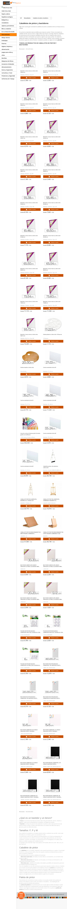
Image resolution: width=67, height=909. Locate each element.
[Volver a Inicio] (20, 18)
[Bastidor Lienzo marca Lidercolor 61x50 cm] (53, 225)
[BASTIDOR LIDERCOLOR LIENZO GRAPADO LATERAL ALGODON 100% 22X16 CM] (53, 555)
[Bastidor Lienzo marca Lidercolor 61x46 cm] (30, 225)
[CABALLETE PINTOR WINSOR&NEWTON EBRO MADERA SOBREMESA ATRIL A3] (30, 522)
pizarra (52, 867)
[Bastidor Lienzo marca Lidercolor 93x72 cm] (30, 324)
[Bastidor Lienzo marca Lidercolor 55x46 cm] (53, 192)
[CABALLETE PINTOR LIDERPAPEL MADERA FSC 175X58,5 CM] (30, 489)
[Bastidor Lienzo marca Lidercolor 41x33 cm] (53, 126)
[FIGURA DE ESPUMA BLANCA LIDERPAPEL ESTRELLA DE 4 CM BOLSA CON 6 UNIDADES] (30, 654)
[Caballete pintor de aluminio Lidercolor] (53, 456)
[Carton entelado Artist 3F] (53, 357)
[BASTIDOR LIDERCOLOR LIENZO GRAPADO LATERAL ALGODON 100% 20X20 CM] (30, 588)
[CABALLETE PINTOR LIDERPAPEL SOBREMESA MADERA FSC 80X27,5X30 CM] (53, 489)
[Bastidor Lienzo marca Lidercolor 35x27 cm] (53, 93)
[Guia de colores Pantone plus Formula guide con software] (30, 423)
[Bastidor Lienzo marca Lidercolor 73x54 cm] (30, 291)
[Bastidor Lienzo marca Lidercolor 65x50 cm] (30, 258)
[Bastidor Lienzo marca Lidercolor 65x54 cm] (53, 258)
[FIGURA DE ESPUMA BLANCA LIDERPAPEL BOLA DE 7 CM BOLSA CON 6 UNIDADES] (53, 621)
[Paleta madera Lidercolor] (30, 357)
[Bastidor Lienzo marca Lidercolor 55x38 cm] (30, 192)
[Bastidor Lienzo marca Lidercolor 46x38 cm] (53, 159)
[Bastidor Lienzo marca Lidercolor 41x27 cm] (30, 126)
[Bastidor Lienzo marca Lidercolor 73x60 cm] (53, 291)
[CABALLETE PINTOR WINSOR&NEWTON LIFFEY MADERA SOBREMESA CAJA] (53, 522)
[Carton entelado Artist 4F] (53, 423)
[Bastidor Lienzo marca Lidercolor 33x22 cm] (53, 61)
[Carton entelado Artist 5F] (30, 390)
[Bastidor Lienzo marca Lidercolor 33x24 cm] (30, 61)
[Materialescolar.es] (15, 2)
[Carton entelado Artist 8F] (53, 390)
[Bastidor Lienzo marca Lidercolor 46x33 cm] (30, 159)
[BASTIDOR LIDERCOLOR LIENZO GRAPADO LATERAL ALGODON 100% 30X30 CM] (30, 555)
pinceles (60, 40)
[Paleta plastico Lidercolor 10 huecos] (53, 324)
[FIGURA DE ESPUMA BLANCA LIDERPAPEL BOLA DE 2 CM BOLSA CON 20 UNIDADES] (30, 621)
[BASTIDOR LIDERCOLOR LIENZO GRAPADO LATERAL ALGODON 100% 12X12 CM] (53, 588)
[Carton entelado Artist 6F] (30, 456)
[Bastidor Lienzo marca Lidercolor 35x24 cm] (30, 93)
